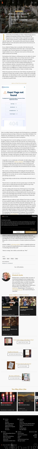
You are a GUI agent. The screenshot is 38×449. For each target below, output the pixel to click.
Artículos (7, 428)
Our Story (5, 435)
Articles (6, 419)
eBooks (21, 426)
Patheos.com (15, 288)
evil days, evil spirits (19, 161)
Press (19, 437)
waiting (16, 258)
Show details (32, 229)
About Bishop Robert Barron (9, 433)
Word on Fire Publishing (8, 436)
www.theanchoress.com (17, 289)
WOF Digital (35, 435)
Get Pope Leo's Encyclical (15, 354)
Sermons (7, 422)
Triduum (12, 258)
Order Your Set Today (23, 342)
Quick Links (5, 439)
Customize (18, 232)
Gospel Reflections (9, 425)
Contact (19, 432)
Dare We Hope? (23, 429)
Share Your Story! (7, 437)
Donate (21, 420)
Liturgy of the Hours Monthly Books (27, 423)
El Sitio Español (23, 428)
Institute (35, 434)
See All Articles (19, 267)
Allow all (30, 232)
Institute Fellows (19, 11)
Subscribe (22, 422)
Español (35, 437)
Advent (4, 258)
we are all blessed (14, 213)
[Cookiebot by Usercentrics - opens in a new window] (32, 216)
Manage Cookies (21, 440)
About (4, 432)
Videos (6, 420)
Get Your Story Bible (15, 378)
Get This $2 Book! (23, 366)
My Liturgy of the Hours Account (26, 425)
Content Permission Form (23, 439)
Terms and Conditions (22, 435)
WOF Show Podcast (9, 423)
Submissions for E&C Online (9, 440)
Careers (19, 436)
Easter (8, 258)
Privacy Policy (21, 433)
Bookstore (22, 419)
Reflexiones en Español (10, 426)
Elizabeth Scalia (14, 23)
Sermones (7, 429)
